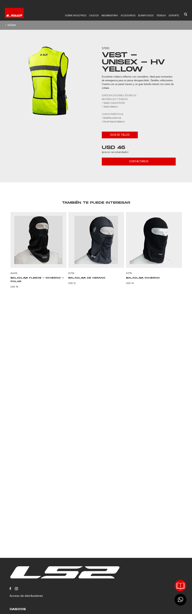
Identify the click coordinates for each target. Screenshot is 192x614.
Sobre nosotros (75, 15)
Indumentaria (109, 15)
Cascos (94, 15)
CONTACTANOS (138, 161)
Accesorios (128, 15)
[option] (48, 81)
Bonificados (146, 15)
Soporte (174, 15)
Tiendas (161, 15)
